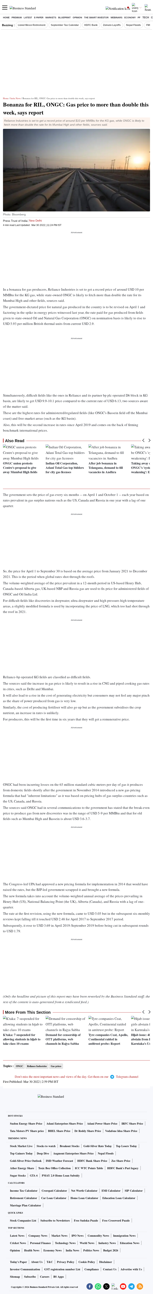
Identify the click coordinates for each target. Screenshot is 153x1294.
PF (139, 17)
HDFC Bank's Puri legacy (122, 1168)
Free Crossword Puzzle (116, 1220)
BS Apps (58, 1276)
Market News (59, 1235)
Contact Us (109, 1269)
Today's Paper (18, 1262)
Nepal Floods (133, 25)
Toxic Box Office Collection (54, 1168)
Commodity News (98, 1235)
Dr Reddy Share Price (88, 1131)
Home (6, 17)
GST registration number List (62, 1269)
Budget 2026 (110, 1250)
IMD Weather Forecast (59, 1161)
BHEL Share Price (59, 1131)
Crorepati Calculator (54, 1190)
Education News (129, 1243)
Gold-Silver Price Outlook (26, 1161)
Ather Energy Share (22, 1168)
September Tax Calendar (65, 25)
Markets (50, 17)
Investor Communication (25, 1269)
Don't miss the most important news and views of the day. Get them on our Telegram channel (76, 1076)
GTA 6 (34, 1175)
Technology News (65, 1243)
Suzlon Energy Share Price (26, 1123)
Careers (44, 1276)
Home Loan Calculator (84, 1198)
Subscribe (30, 1276)
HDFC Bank (91, 25)
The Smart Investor (96, 17)
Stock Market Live (21, 1146)
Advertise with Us (131, 1269)
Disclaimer (105, 1262)
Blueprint (64, 17)
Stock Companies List (23, 1220)
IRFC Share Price (132, 1123)
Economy (130, 17)
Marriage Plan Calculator (25, 1205)
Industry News (107, 1243)
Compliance (91, 1269)
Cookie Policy (86, 1262)
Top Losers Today (126, 1146)
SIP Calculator (134, 1190)
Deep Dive (43, 1153)
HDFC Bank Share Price (92, 1161)
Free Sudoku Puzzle (86, 1220)
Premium (17, 17)
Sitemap (15, 1276)
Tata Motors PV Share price (27, 1131)
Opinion (77, 17)
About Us (36, 1262)
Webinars (116, 17)
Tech (145, 17)
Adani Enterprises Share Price (64, 1123)
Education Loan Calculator (118, 1198)
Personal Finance (40, 1243)
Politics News (91, 1250)
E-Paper (38, 17)
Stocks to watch (46, 1146)
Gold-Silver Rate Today (97, 1146)
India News (15, 98)
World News (87, 1243)
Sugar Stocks (18, 1175)
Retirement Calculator (23, 1198)
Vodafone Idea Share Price (121, 1131)
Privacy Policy (65, 1262)
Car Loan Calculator (53, 1198)
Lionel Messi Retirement (31, 25)
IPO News (77, 1235)
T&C (50, 1262)
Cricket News (18, 1243)
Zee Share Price (120, 1161)
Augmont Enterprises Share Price (73, 1153)
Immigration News (124, 1235)
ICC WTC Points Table (89, 1168)
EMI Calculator (111, 1190)
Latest (28, 17)
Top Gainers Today (21, 1153)
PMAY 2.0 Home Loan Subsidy (61, 1175)
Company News (37, 1235)
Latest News (17, 1235)
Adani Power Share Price (102, 1123)
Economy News (52, 1250)
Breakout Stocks (69, 1146)
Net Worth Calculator (84, 1190)
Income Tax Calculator (23, 1190)
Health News (31, 1250)
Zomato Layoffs (112, 25)
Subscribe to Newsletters (55, 1220)
